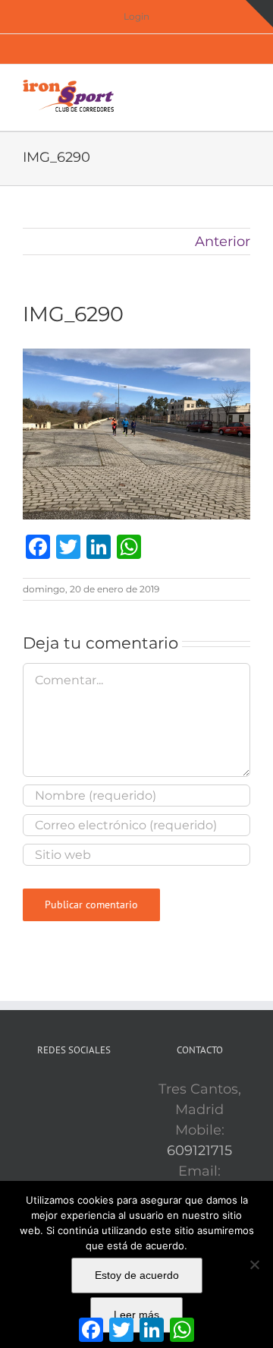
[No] (254, 1264)
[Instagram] (94, 1090)
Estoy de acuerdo (137, 1275)
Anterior (222, 241)
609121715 (199, 1150)
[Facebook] (52, 1090)
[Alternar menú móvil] (244, 88)
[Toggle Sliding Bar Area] (259, 13)
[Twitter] (73, 1090)
